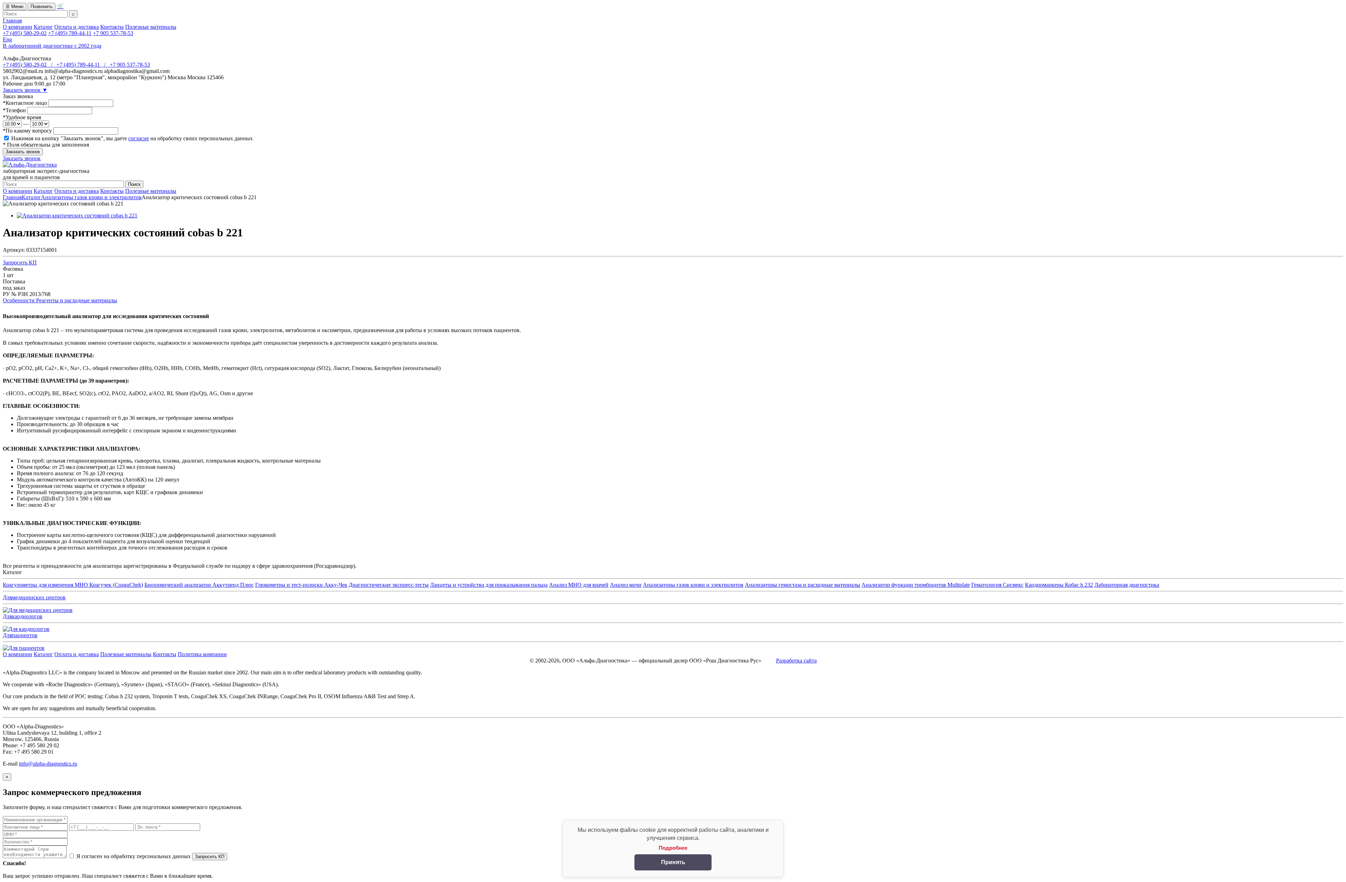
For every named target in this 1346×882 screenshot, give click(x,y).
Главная (12, 20)
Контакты (112, 27)
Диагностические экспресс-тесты (389, 585)
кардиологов (22, 616)
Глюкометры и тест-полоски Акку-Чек (301, 585)
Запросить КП (20, 262)
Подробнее (673, 848)
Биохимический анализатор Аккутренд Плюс (199, 585)
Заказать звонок (25, 90)
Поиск (134, 184)
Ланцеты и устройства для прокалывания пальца (489, 585)
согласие (138, 138)
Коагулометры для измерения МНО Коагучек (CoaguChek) (73, 585)
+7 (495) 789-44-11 (69, 33)
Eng (7, 39)
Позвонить (41, 6)
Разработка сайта (796, 661)
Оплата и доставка (76, 27)
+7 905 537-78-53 (113, 33)
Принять (673, 862)
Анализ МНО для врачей (579, 585)
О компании (17, 27)
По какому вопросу (27, 131)
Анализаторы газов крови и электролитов (91, 197)
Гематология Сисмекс (997, 585)
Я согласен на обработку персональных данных (133, 856)
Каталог (43, 27)
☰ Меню (14, 6)
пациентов (20, 635)
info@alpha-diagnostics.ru (48, 764)
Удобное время (22, 117)
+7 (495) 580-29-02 (25, 33)
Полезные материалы (150, 27)
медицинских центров (34, 597)
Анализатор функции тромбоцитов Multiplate (916, 585)
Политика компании (202, 654)
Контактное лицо (25, 103)
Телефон (14, 110)
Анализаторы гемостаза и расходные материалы (802, 585)
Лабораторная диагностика (1126, 585)
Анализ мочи (625, 585)
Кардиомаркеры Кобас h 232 (1059, 585)
